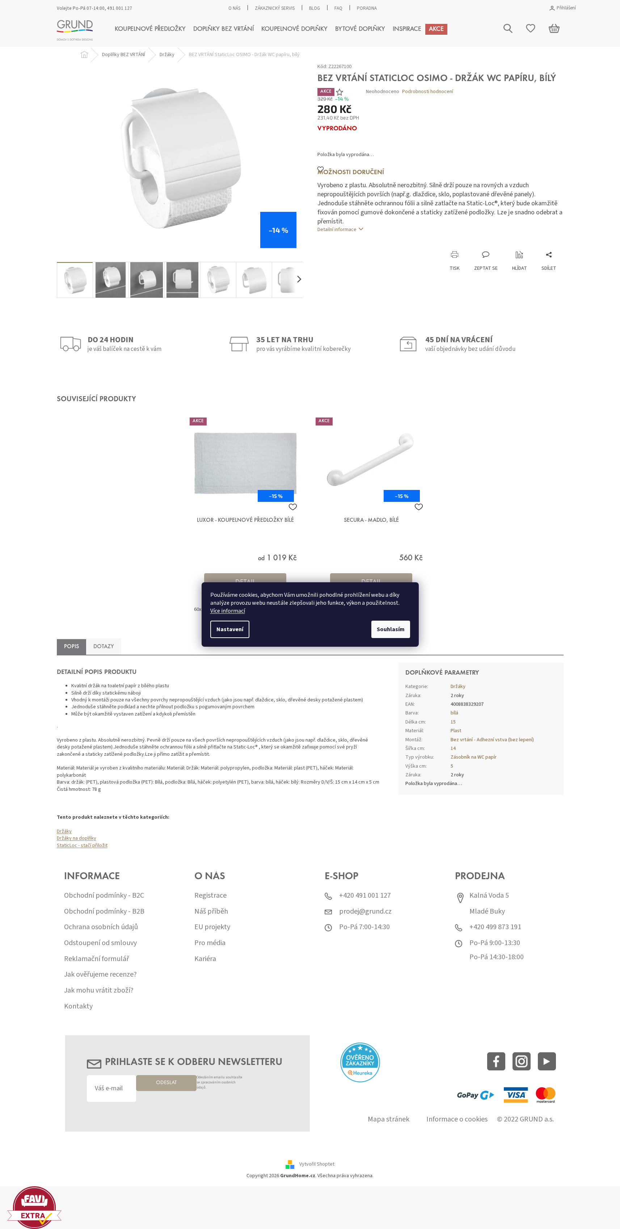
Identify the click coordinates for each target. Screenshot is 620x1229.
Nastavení (229, 629)
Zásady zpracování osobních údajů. (328, 686)
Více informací (227, 611)
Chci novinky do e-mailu (310, 671)
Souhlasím (391, 629)
